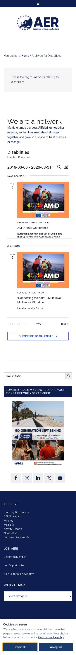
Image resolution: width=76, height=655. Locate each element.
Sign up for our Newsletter (19, 573)
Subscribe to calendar (36, 336)
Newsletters (11, 533)
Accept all (56, 647)
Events (11, 157)
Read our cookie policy (51, 637)
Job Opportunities (14, 565)
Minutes (8, 520)
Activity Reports (13, 528)
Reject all (20, 647)
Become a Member (15, 556)
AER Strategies (12, 516)
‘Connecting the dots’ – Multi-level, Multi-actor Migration (39, 300)
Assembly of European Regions (38, 22)
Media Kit (9, 524)
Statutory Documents (16, 512)
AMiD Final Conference (32, 228)
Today (38, 323)
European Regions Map (17, 537)
